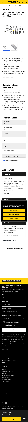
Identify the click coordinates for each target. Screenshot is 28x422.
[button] (2, 403)
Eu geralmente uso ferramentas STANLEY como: (13, 315)
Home (2, 6)
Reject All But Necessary (14, 214)
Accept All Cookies (14, 218)
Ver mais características (8, 77)
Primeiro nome (5, 294)
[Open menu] (2, 2)
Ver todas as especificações (11, 160)
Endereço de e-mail (6, 308)
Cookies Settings (13, 210)
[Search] (22, 2)
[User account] (26, 2)
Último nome (5, 301)
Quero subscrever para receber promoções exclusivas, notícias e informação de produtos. (12, 324)
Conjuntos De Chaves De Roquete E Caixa (13, 5)
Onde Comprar (12, 419)
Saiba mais (6, 193)
